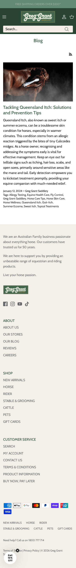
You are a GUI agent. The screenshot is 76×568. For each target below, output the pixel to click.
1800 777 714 (36, 540)
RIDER (7, 394)
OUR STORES (13, 334)
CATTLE (8, 408)
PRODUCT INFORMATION (21, 474)
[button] (10, 558)
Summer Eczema (13, 206)
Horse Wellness (12, 202)
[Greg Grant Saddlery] (38, 17)
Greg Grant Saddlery (14, 198)
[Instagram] (12, 304)
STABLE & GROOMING (19, 401)
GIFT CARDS (11, 422)
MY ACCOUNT (13, 453)
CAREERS (9, 355)
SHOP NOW (56, 5)
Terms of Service (12, 550)
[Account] (63, 17)
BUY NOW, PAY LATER (19, 481)
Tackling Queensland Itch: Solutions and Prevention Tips (37, 110)
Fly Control (56, 195)
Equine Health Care (38, 195)
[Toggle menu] (4, 17)
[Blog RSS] (70, 54)
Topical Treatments (48, 206)
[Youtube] (20, 304)
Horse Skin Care (55, 198)
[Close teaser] (17, 550)
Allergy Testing (17, 195)
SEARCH (9, 446)
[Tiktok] (27, 304)
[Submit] (66, 29)
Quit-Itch (47, 202)
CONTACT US (12, 460)
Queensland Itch (31, 202)
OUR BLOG (11, 341)
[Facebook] (5, 304)
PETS (7, 415)
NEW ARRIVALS (14, 380)
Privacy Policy (31, 550)
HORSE (8, 387)
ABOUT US (11, 327)
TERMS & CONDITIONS (19, 467)
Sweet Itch (30, 206)
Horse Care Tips (36, 198)
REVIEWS (9, 348)
